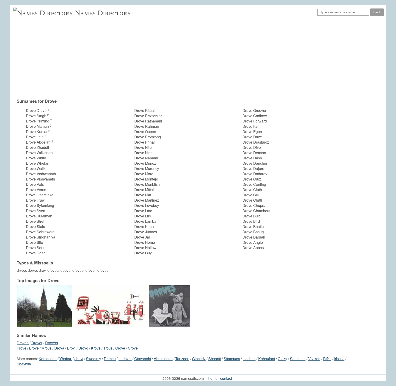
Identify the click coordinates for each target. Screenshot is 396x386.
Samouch (297, 358)
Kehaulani (266, 358)
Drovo (83, 348)
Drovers (51, 342)
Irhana (339, 358)
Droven (23, 342)
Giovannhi (142, 358)
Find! (377, 12)
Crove (133, 348)
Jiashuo (249, 358)
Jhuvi (78, 358)
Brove (34, 348)
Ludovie (125, 358)
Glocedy (199, 358)
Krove (96, 348)
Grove (120, 348)
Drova (59, 348)
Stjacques (232, 358)
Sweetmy (93, 358)
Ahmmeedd (163, 358)
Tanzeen (182, 358)
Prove (21, 348)
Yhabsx (65, 358)
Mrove (46, 348)
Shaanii (214, 358)
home (212, 378)
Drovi (71, 348)
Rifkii (327, 358)
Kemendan (48, 358)
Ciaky (282, 358)
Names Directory (103, 12)
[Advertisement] (200, 59)
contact (226, 378)
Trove (108, 348)
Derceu (110, 358)
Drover (36, 342)
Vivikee (314, 358)
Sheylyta (24, 364)
